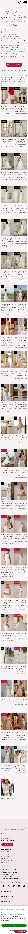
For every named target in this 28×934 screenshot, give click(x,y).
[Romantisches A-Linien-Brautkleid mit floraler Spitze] (7, 268)
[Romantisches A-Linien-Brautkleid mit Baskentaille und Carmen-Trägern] (7, 170)
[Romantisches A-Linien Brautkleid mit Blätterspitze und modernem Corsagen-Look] (20, 367)
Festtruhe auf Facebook (3, 885)
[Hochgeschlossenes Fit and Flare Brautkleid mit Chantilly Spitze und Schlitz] (20, 104)
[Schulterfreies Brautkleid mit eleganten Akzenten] (20, 697)
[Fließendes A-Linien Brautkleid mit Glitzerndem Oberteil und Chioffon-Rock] (20, 532)
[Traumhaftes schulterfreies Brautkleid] (7, 664)
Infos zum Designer (14, 65)
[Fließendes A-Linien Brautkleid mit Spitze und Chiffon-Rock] (7, 104)
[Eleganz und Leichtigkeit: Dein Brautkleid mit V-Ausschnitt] (7, 729)
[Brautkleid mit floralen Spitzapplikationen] (20, 631)
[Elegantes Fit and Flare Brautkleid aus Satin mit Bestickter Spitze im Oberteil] (20, 433)
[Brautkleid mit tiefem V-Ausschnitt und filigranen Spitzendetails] (20, 664)
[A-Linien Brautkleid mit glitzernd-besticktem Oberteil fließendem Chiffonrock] (7, 532)
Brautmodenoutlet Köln (10, 878)
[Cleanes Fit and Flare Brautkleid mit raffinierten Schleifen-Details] (7, 631)
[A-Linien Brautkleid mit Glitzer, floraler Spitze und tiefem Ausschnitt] (7, 466)
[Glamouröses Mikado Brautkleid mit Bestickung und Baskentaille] (20, 170)
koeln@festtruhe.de (7, 840)
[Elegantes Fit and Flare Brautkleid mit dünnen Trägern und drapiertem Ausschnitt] (20, 598)
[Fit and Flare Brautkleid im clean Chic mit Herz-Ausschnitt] (20, 400)
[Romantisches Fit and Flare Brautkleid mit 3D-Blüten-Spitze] (20, 565)
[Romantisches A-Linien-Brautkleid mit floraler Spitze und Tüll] (7, 235)
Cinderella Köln (7, 876)
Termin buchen (21, 931)
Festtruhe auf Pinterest (14, 885)
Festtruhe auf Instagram (8, 885)
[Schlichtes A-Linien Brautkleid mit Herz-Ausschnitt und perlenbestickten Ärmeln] (7, 598)
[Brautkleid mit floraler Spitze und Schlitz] (7, 697)
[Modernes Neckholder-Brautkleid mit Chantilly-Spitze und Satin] (20, 202)
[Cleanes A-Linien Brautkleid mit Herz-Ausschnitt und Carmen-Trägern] (20, 762)
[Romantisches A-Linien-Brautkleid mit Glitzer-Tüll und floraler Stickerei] (20, 301)
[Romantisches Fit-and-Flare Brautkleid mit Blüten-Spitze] (7, 202)
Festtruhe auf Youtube (19, 885)
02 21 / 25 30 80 (7, 844)
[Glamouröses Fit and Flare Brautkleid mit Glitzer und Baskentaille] (7, 137)
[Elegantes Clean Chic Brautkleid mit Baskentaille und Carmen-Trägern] (7, 400)
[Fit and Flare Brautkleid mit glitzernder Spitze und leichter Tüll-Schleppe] (20, 499)
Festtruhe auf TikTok (24, 885)
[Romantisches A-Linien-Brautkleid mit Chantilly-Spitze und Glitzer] (20, 268)
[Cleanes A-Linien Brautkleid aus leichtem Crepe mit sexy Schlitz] (7, 433)
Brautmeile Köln (8, 874)
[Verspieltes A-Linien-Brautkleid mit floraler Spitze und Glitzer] (20, 235)
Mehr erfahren (14, 930)
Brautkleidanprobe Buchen (11, 870)
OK (14, 925)
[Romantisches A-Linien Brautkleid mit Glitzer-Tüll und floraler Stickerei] (7, 367)
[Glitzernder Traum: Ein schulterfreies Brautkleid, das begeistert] (20, 729)
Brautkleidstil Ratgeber (10, 872)
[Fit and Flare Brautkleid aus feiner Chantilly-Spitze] (20, 137)
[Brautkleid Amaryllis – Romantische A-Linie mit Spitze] (7, 762)
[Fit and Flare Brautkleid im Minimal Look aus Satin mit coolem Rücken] (7, 499)
